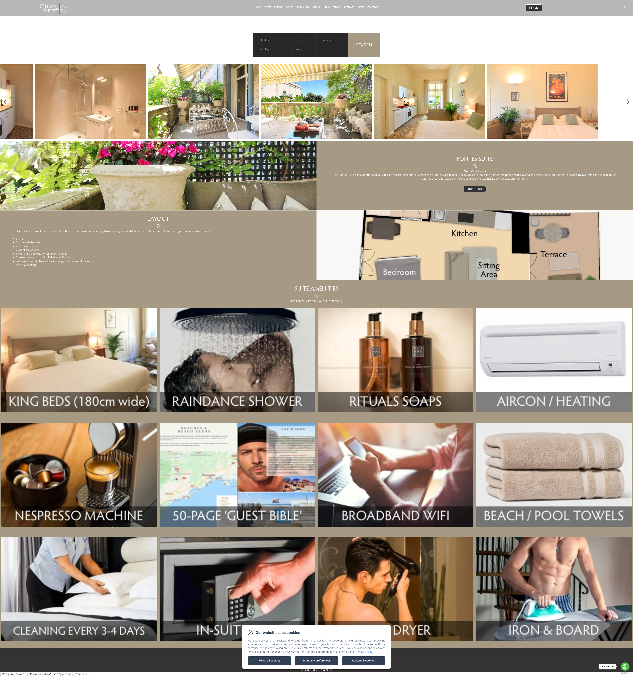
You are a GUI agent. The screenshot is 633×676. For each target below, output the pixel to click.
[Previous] (5, 101)
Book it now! (475, 189)
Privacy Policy (363, 651)
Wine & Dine (303, 7)
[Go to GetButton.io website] (625, 673)
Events (289, 7)
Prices (361, 7)
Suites (267, 7)
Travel (337, 7)
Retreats (349, 7)
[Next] (627, 101)
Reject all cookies (269, 660)
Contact (372, 7)
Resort (278, 7)
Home (258, 7)
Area (327, 7)
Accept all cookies (363, 660)
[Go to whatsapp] (625, 666)
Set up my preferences (316, 660)
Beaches (317, 7)
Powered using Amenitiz (316, 670)
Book (533, 8)
